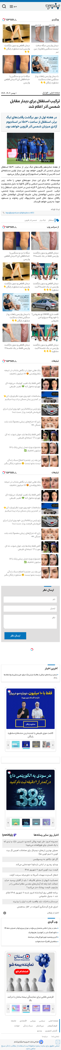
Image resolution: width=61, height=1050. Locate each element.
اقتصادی (24, 1021)
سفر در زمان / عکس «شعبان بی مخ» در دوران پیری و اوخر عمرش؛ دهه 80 (31, 928)
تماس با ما (55, 1036)
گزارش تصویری (51, 1030)
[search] (4, 7)
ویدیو (40, 1030)
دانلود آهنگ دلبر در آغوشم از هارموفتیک (42, 932)
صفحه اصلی (53, 1021)
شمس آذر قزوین (31, 220)
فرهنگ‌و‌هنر (52, 1026)
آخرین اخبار (51, 668)
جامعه (14, 1021)
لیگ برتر (42, 220)
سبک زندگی (28, 1026)
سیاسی (42, 1021)
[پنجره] (45, 6)
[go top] (58, 1042)
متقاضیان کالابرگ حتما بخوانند (46, 941)
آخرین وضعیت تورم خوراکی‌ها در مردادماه (42, 937)
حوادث (17, 1026)
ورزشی (33, 1021)
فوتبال (45, 92)
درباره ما (45, 1036)
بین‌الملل (40, 1026)
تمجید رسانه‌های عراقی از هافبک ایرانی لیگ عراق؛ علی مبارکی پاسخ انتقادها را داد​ (30, 676)
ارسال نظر (15, 635)
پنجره (38, 1046)
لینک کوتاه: (55, 209)
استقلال (51, 220)
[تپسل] (31, 649)
